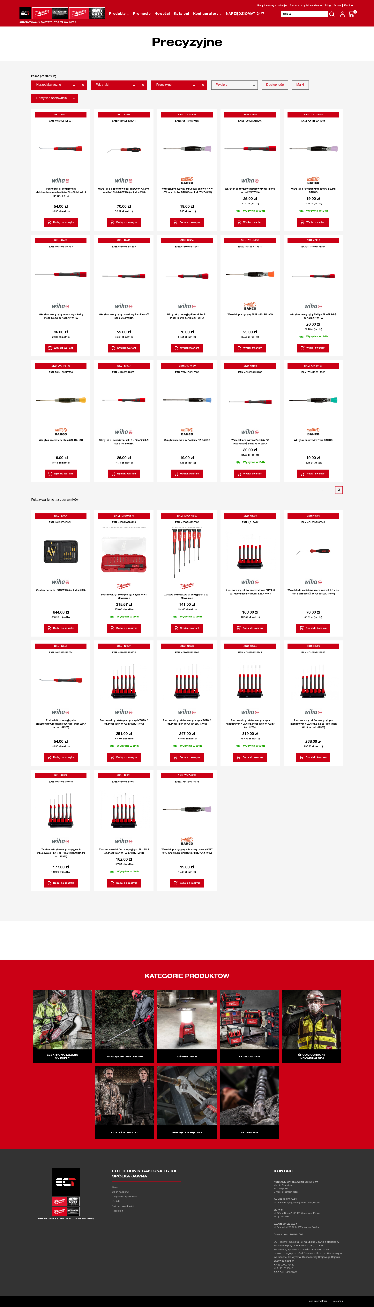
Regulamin (117, 1211)
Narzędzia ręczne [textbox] (48, 85)
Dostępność (275, 85)
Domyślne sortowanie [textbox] (51, 98)
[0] (352, 14)
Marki (300, 85)
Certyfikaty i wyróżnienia (124, 1197)
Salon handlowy (120, 1192)
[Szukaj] (332, 14)
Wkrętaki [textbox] (102, 85)
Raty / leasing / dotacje (272, 5)
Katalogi (181, 14)
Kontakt (349, 5)
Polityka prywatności (123, 1206)
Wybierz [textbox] (222, 85)
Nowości (162, 14)
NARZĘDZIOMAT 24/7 (245, 14)
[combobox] (54, 85)
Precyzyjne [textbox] (164, 85)
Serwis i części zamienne (306, 5)
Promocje (142, 14)
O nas (337, 5)
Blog (328, 5)
